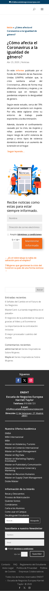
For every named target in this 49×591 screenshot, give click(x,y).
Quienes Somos (12, 500)
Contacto (5, 564)
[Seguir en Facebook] (18, 380)
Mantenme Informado (32, 243)
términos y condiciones (29, 234)
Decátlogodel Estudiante (17, 515)
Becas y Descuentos (14, 493)
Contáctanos (11, 504)
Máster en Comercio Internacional (21, 447)
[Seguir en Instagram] (30, 380)
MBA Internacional (14, 437)
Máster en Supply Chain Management (23, 477)
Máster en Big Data (14, 455)
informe (20, 70)
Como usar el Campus (15, 511)
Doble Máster (11, 481)
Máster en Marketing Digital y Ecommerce (19, 459)
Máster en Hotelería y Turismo (20, 444)
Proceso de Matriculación (17, 497)
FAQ (15, 564)
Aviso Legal (7, 568)
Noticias (25, 62)
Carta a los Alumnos (15, 508)
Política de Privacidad (27, 568)
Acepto (26, 234)
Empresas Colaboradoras (31, 571)
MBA (7, 440)
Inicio (10, 27)
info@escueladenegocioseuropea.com (24, 409)
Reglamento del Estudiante (33, 564)
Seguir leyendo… (16, 151)
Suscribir (37, 553)
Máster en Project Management (20, 451)
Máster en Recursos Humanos (20, 474)
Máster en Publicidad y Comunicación (23, 464)
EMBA (8, 433)
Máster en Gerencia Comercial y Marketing (20, 469)
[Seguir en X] (24, 380)
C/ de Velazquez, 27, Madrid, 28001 (30, 414)
